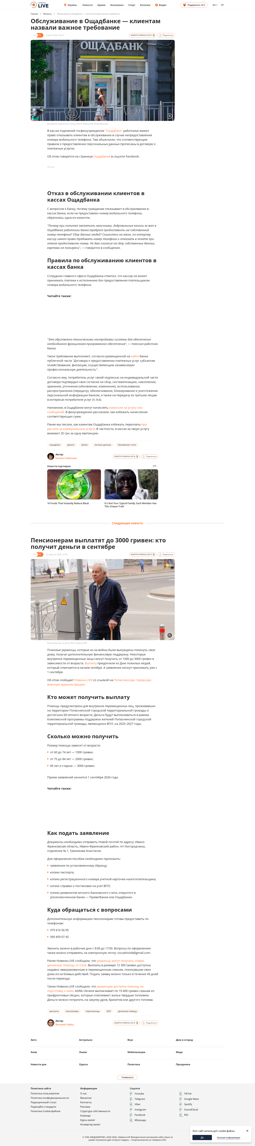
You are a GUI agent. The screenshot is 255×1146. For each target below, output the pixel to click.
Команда (85, 1115)
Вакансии (86, 1098)
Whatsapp (140, 1120)
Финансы (47, 14)
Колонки (145, 5)
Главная (34, 14)
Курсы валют (87, 1120)
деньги (70, 444)
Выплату (91, 663)
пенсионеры (72, 1011)
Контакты (86, 1102)
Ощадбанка (102, 156)
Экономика (117, 5)
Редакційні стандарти (43, 1106)
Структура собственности (95, 1111)
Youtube (139, 1093)
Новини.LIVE (83, 680)
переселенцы (93, 1011)
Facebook (140, 1114)
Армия (101, 5)
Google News (191, 1099)
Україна (72, 5)
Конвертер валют (90, 1124)
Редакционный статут (44, 1102)
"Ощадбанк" (113, 131)
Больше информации (228, 1137)
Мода (179, 1052)
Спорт (131, 5)
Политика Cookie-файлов (45, 1111)
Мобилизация (136, 1052)
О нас (83, 1093)
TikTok (188, 1093)
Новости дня (38, 1064)
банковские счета (127, 444)
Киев (34, 1052)
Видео (162, 5)
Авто (34, 1040)
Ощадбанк (55, 444)
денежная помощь (127, 1011)
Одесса (83, 1064)
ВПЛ (109, 1011)
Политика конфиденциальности (50, 1098)
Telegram (140, 1099)
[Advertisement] (101, 176)
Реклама (85, 1106)
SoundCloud (191, 1109)
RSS (186, 1114)
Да (202, 1137)
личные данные (103, 444)
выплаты (54, 1011)
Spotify (188, 1104)
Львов (83, 1052)
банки (84, 444)
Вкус (130, 1040)
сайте (135, 356)
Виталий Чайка (64, 1024)
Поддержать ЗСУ (196, 5)
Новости (87, 5)
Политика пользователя (45, 1093)
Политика (134, 1064)
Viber (137, 1104)
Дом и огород (184, 1040)
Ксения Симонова (66, 458)
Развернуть (128, 1077)
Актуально (85, 1040)
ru (214, 5)
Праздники (183, 1064)
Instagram (140, 1109)
